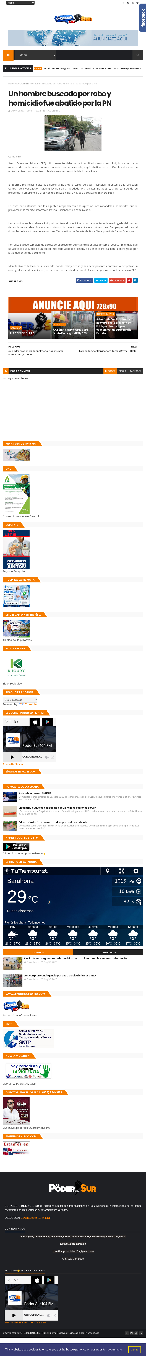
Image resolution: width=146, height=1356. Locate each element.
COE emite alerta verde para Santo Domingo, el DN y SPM (70, 331)
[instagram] (128, 3)
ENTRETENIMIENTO (105, 314)
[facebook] (123, 3)
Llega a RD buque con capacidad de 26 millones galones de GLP (57, 808)
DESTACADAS (60, 324)
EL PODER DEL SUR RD (22, 333)
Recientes (38, 952)
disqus (123, 371)
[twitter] (138, 3)
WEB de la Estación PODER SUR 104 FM (25, 1322)
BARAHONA (16, 328)
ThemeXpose (92, 1332)
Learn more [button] (115, 1349)
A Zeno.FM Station (13, 764)
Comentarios (108, 952)
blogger (110, 371)
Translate (31, 704)
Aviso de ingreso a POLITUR (35, 793)
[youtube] (133, 3)
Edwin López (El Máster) (36, 1217)
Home (11, 83)
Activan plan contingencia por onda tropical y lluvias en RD (60, 975)
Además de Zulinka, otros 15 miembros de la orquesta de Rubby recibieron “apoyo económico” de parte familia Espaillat (114, 326)
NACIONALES (22, 83)
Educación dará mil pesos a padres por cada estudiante (53, 822)
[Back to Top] (141, 1333)
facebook (135, 371)
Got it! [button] (135, 1349)
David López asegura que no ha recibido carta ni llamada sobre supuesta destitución (77, 68)
